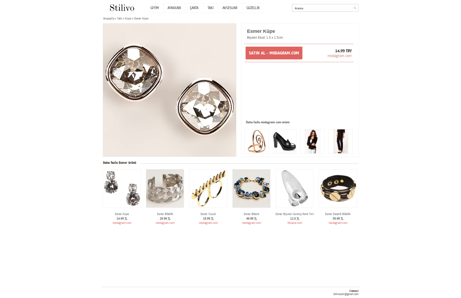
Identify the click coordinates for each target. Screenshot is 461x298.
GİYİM (154, 8)
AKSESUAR (229, 8)
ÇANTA (194, 8)
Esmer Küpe (122, 214)
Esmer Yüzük (208, 214)
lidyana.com (295, 223)
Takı (119, 18)
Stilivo (121, 7)
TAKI (210, 8)
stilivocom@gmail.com (346, 294)
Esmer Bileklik (165, 214)
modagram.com (340, 55)
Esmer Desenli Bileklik (338, 214)
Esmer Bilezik (251, 214)
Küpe (128, 18)
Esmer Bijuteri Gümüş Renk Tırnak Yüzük (300, 214)
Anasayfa (108, 18)
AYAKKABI (174, 8)
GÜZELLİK (253, 8)
